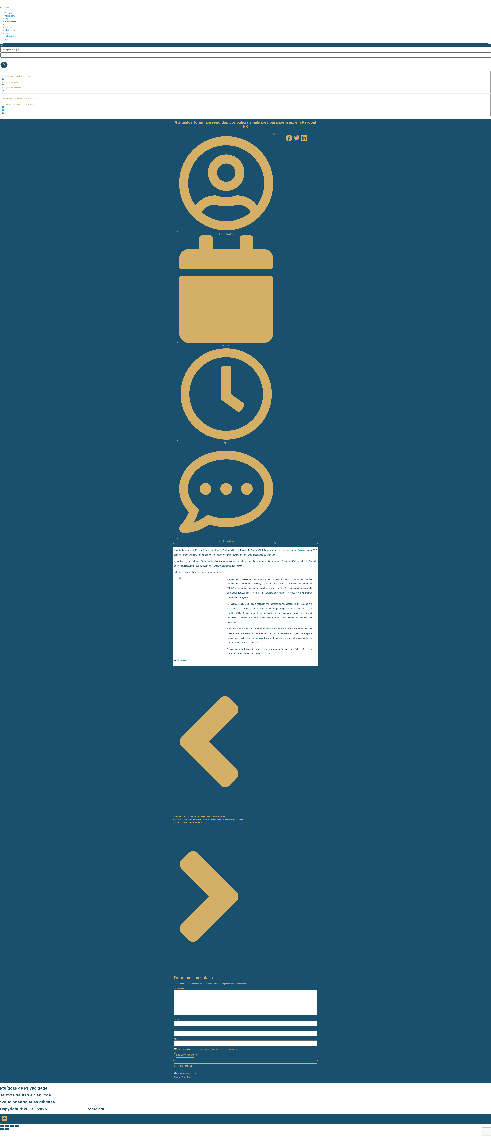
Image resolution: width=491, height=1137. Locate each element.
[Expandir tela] (7, 1126)
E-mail (177, 1029)
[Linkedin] (304, 138)
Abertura (8, 13)
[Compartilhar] (12, 1126)
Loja (7, 19)
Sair (6, 24)
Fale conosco (10, 21)
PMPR (184, 660)
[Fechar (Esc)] (17, 1126)
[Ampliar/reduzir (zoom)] (2, 1126)
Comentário (179, 988)
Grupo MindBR (66, 1109)
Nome (177, 1019)
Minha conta (10, 16)
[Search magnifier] (4, 65)
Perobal (302, 550)
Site (175, 1039)
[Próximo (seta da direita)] (7, 1129)
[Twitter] (296, 138)
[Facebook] (289, 138)
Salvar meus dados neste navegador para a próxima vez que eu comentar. (207, 1049)
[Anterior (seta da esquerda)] (2, 1129)
